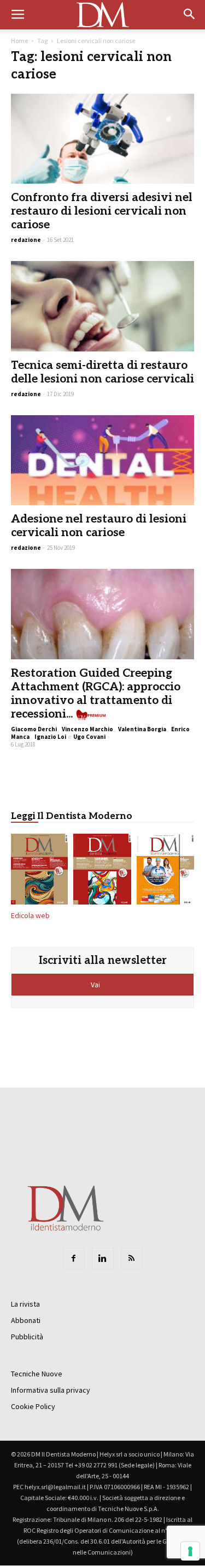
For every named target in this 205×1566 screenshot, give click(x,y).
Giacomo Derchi (34, 729)
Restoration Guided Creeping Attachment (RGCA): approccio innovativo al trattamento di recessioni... (95, 693)
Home (19, 41)
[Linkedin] (103, 1259)
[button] (189, 14)
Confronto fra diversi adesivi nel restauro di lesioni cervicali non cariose (101, 211)
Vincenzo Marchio (87, 729)
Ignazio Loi (50, 736)
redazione (26, 240)
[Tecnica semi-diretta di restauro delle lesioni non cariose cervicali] (102, 306)
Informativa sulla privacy (50, 1390)
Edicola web (30, 915)
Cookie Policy (33, 1406)
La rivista (25, 1304)
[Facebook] (74, 1259)
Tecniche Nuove (36, 1374)
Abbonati (25, 1320)
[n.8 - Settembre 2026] (39, 871)
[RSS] (132, 1259)
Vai (96, 985)
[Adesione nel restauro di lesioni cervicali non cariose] (102, 460)
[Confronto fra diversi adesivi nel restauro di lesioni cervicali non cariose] (102, 139)
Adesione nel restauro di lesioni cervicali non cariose (98, 525)
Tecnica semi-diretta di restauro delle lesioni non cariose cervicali (102, 372)
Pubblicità (27, 1337)
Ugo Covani (89, 736)
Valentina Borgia (142, 729)
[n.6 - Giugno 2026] (165, 871)
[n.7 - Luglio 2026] (102, 871)
